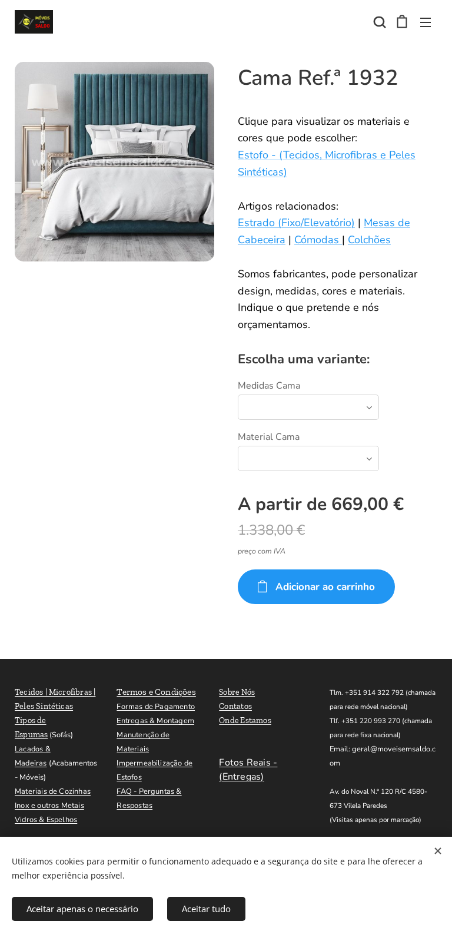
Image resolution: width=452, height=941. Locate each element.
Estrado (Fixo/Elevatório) (296, 223)
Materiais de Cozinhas (53, 791)
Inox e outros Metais (49, 805)
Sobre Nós (237, 692)
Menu (425, 22)
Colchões (369, 240)
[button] (378, 22)
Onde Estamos (245, 720)
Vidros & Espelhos (46, 819)
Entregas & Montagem (155, 720)
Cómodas (318, 240)
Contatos (235, 706)
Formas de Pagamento (156, 706)
